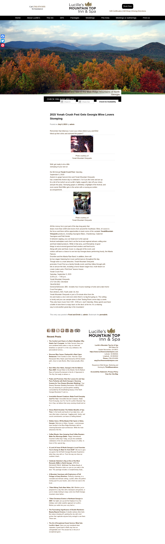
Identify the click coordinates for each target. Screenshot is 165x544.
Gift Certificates (115, 11)
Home (18, 18)
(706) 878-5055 (39, 7)
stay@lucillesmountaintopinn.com (106, 360)
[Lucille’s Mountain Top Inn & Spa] (82, 13)
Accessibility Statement (99, 372)
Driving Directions (139, 11)
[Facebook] (2, 36)
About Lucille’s (33, 18)
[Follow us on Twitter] (58, 330)
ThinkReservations (111, 367)
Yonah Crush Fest (68, 172)
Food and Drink (74, 315)
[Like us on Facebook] (48, 330)
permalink (103, 315)
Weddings (90, 18)
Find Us (146, 18)
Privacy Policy (113, 372)
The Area (105, 18)
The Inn (50, 18)
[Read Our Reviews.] (53, 330)
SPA (62, 18)
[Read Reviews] (77, 330)
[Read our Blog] (67, 330)
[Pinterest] (2, 45)
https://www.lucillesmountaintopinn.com (104, 352)
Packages (74, 18)
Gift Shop (126, 11)
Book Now (127, 6)
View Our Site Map (111, 374)
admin (72, 124)
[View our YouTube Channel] (71, 330)
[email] (62, 330)
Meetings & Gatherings (126, 18)
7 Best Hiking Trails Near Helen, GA (61, 487)
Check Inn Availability (107, 102)
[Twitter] (2, 41)
